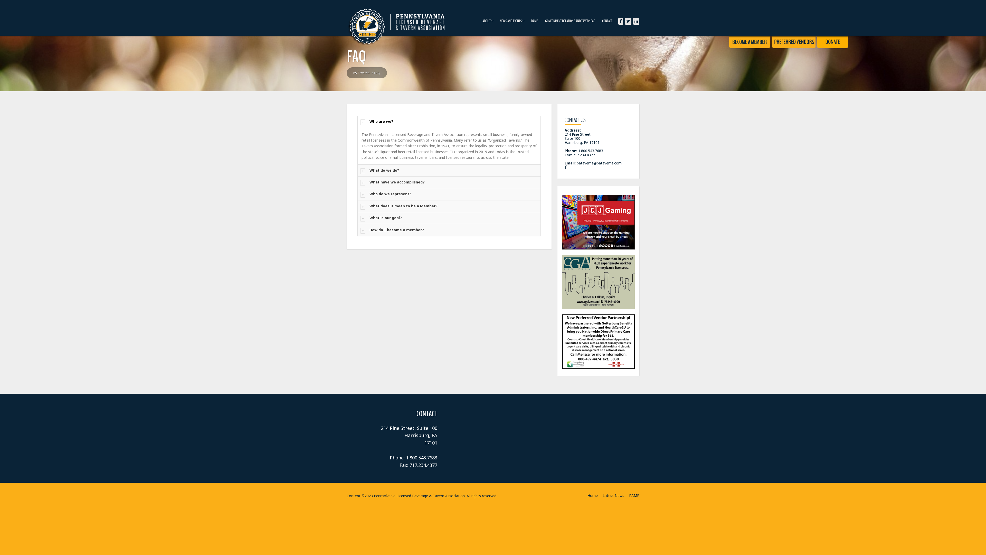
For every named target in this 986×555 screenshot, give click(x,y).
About (486, 21)
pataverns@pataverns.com (599, 163)
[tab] (449, 122)
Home (592, 495)
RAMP (534, 21)
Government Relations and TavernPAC (570, 21)
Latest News (613, 495)
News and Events (511, 21)
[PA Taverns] (397, 18)
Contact (607, 21)
